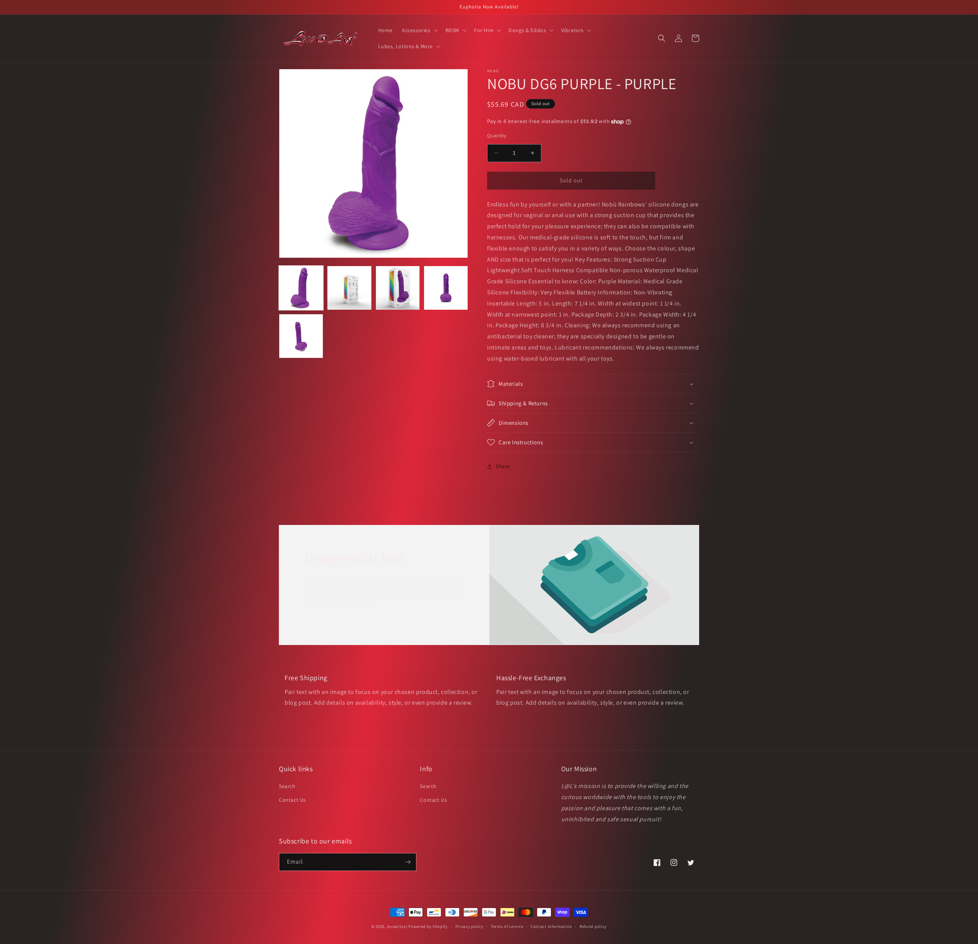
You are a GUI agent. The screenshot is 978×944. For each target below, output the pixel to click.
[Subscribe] (407, 862)
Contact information (551, 926)
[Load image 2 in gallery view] (349, 288)
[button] (419, 30)
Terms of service (507, 926)
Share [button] (503, 466)
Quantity (496, 135)
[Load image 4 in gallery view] (446, 288)
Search (287, 786)
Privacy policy (469, 926)
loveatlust (397, 926)
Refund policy (593, 926)
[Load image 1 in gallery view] (301, 288)
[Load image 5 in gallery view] (301, 336)
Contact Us (292, 799)
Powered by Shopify (428, 926)
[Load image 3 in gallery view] (398, 288)
